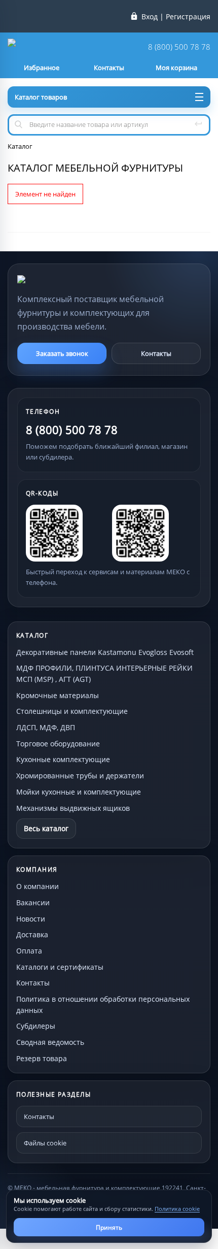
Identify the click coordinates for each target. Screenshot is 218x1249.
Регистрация (188, 16)
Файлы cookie (45, 1142)
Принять (109, 1227)
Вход (149, 16)
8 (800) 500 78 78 (179, 46)
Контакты (156, 353)
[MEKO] (73, 279)
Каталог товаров (41, 97)
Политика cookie (177, 1208)
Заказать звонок (62, 353)
